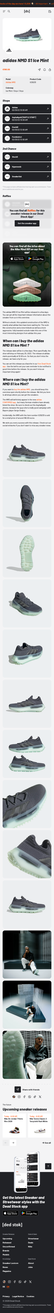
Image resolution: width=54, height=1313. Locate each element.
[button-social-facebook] (24, 1096)
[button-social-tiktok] (34, 1096)
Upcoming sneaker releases (25, 1109)
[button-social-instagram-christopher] (13, 1096)
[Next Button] (13, 1143)
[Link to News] (8, 11)
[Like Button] (49, 69)
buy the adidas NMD (22, 389)
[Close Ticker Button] (49, 3)
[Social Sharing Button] (18, 1089)
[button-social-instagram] (19, 1096)
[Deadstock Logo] (27, 11)
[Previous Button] (6, 1143)
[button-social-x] (40, 1096)
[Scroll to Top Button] (48, 1166)
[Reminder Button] (44, 69)
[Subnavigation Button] (4, 11)
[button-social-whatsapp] (29, 1096)
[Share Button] (39, 69)
